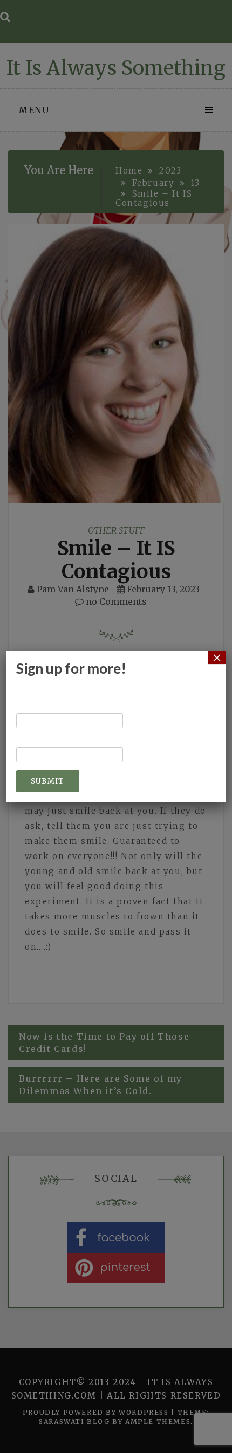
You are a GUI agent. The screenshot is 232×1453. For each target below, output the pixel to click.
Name (30, 707)
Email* (32, 741)
